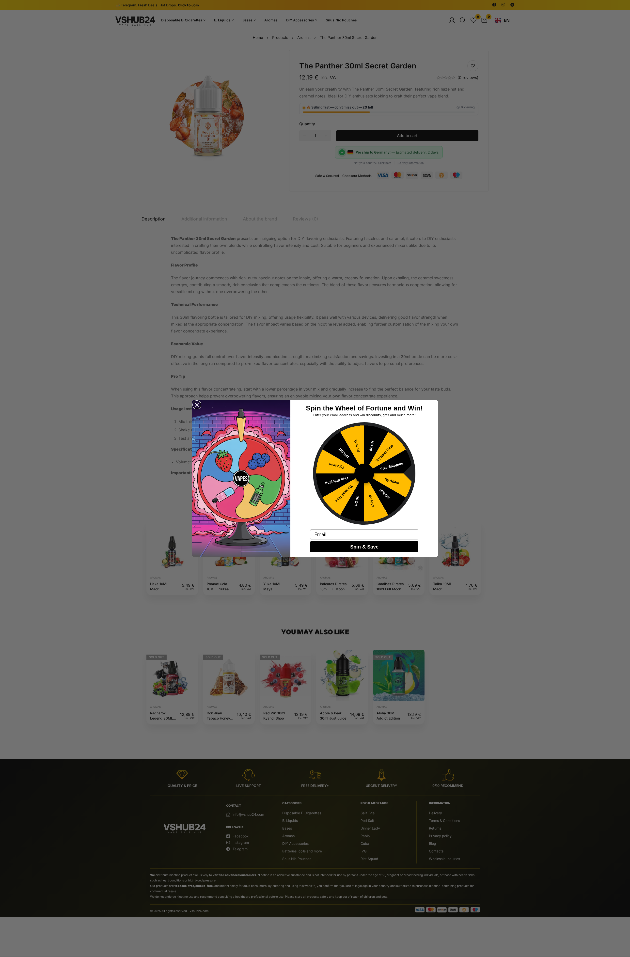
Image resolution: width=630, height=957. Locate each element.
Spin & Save (364, 546)
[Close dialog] (197, 405)
